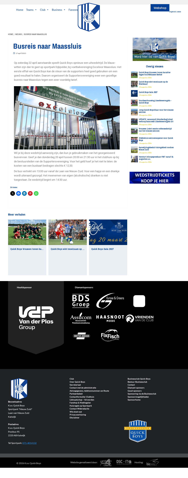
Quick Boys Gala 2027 (102, 249)
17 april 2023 (21, 53)
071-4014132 (29, 443)
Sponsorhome (134, 400)
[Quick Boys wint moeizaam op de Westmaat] (67, 232)
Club (42, 9)
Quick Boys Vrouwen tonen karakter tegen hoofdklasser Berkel (43, 249)
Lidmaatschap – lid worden (82, 400)
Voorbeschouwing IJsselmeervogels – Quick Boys (155, 101)
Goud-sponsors (135, 391)
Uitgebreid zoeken (175, 12)
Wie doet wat (76, 412)
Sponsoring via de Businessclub (142, 394)
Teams (29, 9)
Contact (131, 385)
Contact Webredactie (79, 409)
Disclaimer (74, 418)
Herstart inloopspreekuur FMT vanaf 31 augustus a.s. (156, 157)
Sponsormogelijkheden (138, 397)
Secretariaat (75, 385)
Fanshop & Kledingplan (80, 403)
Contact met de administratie (83, 388)
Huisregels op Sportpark (81, 406)
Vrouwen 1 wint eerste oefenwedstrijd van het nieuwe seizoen (155, 129)
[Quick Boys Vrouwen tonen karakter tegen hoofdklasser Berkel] (27, 232)
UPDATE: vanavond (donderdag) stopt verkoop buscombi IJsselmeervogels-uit (156, 120)
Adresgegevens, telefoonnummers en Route (89, 391)
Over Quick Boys (77, 382)
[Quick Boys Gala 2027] (108, 232)
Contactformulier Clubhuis (82, 397)
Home (19, 9)
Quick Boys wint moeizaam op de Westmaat (73, 249)
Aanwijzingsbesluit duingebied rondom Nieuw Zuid (156, 148)
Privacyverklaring (78, 415)
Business (57, 9)
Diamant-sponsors (136, 388)
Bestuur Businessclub (137, 382)
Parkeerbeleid (76, 394)
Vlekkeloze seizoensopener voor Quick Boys (156, 139)
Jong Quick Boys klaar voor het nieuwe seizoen (156, 111)
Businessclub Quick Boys (139, 379)
